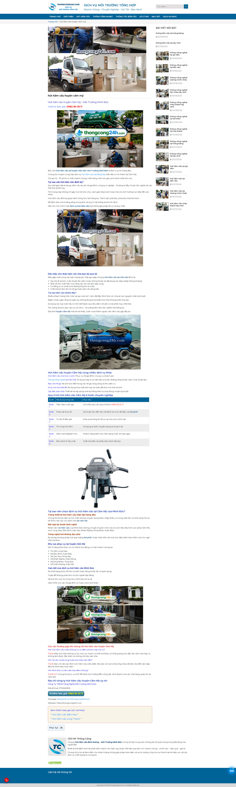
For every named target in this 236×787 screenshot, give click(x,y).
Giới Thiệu (69, 16)
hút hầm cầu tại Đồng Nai (93, 174)
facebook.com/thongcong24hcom (73, 699)
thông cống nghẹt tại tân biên (178, 117)
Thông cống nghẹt (56, 380)
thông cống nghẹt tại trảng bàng (178, 142)
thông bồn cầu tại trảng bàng (170, 33)
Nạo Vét (156, 16)
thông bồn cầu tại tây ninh (168, 43)
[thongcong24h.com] (64, 7)
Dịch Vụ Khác (170, 16)
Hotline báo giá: (66, 693)
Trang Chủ (55, 16)
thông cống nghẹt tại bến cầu (178, 66)
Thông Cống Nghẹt (103, 16)
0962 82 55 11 (74, 106)
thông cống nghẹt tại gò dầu (178, 53)
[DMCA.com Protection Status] (54, 763)
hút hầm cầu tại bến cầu (177, 179)
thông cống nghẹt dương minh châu (178, 78)
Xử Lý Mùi (144, 16)
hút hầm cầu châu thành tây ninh (178, 204)
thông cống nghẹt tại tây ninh (178, 154)
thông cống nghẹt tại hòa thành (178, 130)
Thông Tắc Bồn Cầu (126, 16)
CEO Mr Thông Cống (79, 738)
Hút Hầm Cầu (83, 16)
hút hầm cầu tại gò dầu (179, 167)
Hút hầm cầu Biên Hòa (64, 714)
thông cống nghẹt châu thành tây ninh (178, 104)
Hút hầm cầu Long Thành (66, 718)
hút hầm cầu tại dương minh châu (178, 192)
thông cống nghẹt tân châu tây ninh (178, 91)
